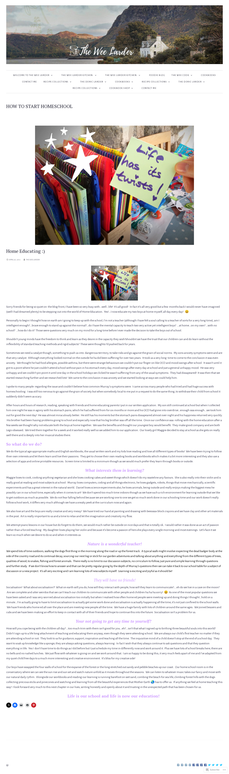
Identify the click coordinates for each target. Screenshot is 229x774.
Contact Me (29, 82)
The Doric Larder (91, 82)
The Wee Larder (33, 260)
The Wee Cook (180, 75)
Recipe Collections (55, 82)
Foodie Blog (157, 75)
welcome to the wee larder (31, 75)
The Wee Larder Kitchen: (77, 75)
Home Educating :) (25, 251)
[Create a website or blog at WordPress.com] (7, 765)
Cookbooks (208, 75)
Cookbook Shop (119, 88)
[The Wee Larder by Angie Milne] (114, 34)
